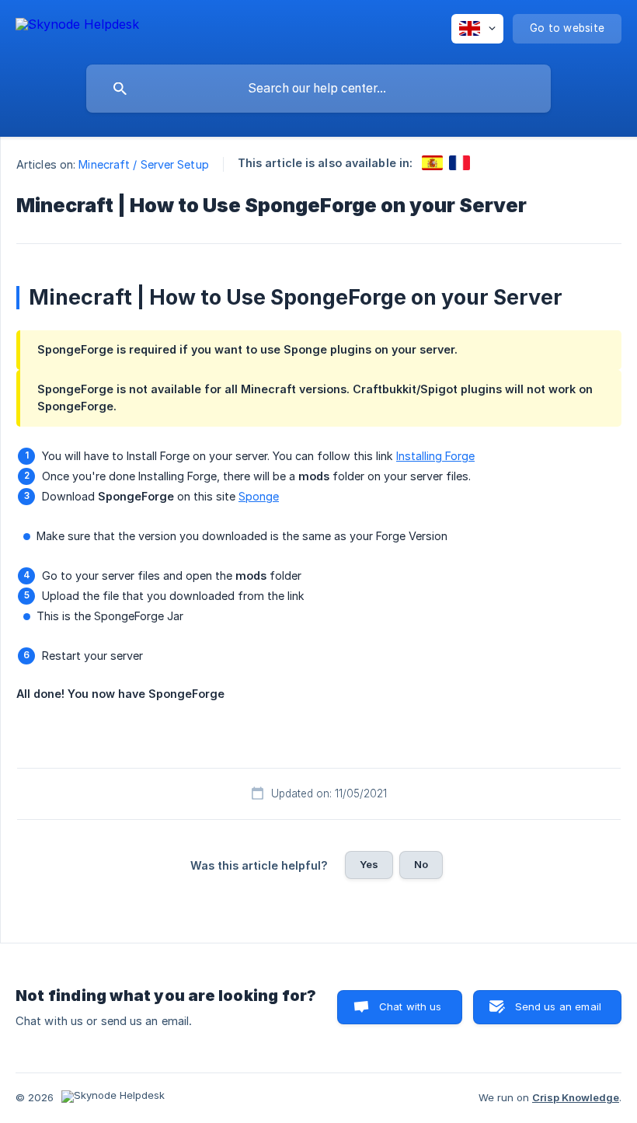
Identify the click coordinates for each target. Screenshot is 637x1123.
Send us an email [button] (558, 1006)
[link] (432, 162)
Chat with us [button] (410, 1006)
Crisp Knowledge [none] (575, 1097)
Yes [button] (369, 864)
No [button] (421, 864)
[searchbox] (318, 89)
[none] (77, 27)
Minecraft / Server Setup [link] (143, 164)
